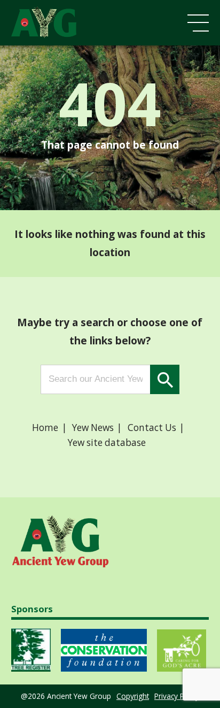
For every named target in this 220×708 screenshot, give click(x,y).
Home (45, 427)
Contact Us (152, 427)
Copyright (132, 696)
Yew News (93, 427)
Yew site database (107, 442)
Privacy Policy (176, 696)
